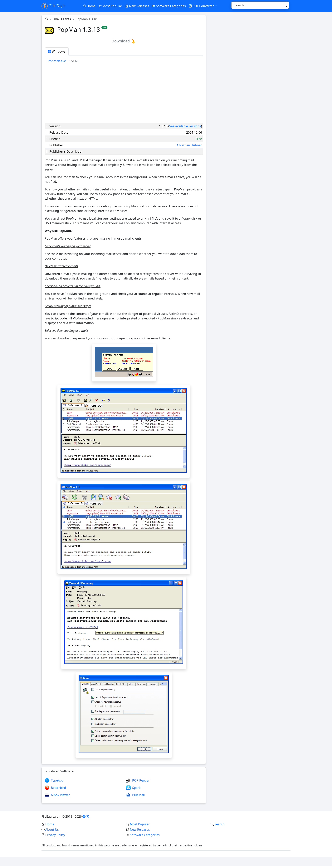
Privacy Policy (55, 835)
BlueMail (138, 795)
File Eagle (56, 5)
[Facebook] (83, 816)
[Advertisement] (124, 93)
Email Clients (61, 19)
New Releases (138, 6)
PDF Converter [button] (203, 6)
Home (90, 6)
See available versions (185, 126)
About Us (52, 829)
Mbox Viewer (60, 795)
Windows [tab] (58, 51)
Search (219, 824)
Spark (136, 788)
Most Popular (112, 6)
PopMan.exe (57, 61)
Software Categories (170, 6)
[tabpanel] (125, 61)
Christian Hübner (189, 145)
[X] (87, 816)
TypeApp (57, 780)
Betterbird (58, 788)
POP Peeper (141, 780)
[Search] (285, 5)
